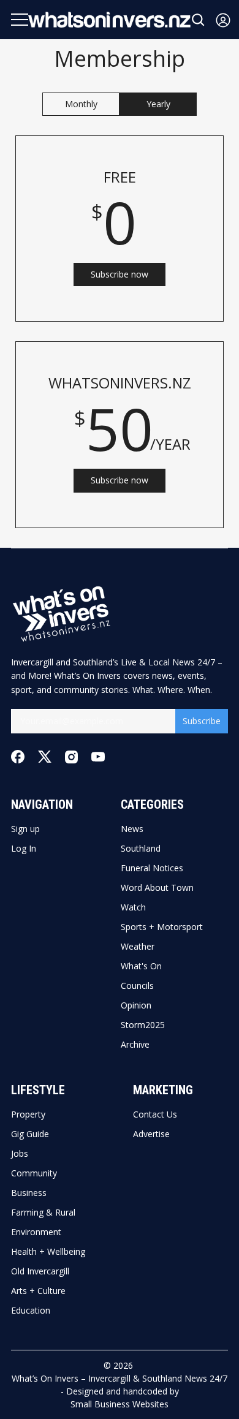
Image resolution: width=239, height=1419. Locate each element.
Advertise (151, 1134)
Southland (141, 848)
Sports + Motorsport (162, 927)
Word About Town (157, 888)
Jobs (19, 1153)
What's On (141, 966)
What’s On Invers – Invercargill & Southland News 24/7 (119, 1378)
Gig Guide (30, 1134)
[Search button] (199, 20)
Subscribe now (119, 274)
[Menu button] (19, 19)
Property (28, 1114)
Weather (137, 946)
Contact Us (155, 1114)
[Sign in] (223, 20)
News (132, 829)
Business (29, 1193)
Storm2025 (143, 1025)
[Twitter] (44, 757)
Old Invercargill (40, 1271)
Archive (135, 1044)
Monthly (81, 104)
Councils (137, 986)
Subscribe (202, 721)
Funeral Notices (152, 868)
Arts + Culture (38, 1291)
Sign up (25, 829)
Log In (23, 848)
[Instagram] (71, 757)
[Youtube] (98, 756)
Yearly (158, 104)
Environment (36, 1232)
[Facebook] (18, 756)
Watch (133, 907)
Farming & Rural (43, 1212)
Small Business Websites (119, 1404)
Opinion (136, 1005)
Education (30, 1310)
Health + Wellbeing (48, 1251)
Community (34, 1173)
